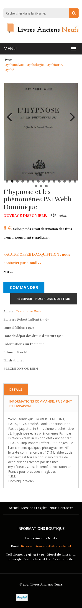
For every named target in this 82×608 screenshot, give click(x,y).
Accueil (14, 508)
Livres (8, 60)
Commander (24, 287)
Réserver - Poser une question (44, 299)
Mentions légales (34, 508)
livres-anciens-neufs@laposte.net (46, 546)
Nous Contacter (61, 508)
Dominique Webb (29, 311)
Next (70, 113)
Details (15, 389)
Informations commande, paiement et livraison (40, 403)
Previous (11, 113)
